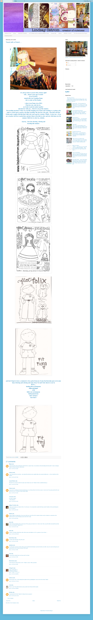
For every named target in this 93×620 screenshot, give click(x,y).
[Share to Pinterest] (27, 457)
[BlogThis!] (22, 457)
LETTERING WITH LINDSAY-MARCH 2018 (39, 33)
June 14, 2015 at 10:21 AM (14, 595)
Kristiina (10, 592)
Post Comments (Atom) (15, 602)
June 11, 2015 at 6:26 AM (13, 501)
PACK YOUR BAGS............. (77, 152)
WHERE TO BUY (67, 33)
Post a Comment (10, 598)
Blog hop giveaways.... (71, 97)
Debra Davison (12, 560)
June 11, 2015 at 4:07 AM (13, 477)
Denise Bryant (11, 537)
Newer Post (8, 600)
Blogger (51, 610)
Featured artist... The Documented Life (79, 103)
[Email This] (21, 457)
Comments (69, 65)
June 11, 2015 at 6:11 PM (13, 556)
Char (10, 553)
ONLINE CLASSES (22, 33)
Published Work (8, 35)
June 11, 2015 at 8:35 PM (13, 564)
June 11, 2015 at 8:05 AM (13, 509)
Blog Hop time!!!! (75, 117)
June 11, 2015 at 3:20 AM (13, 468)
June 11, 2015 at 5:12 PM (13, 549)
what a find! (74, 124)
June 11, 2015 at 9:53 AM (13, 526)
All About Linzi (8, 33)
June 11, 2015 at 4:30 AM (13, 492)
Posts (68, 62)
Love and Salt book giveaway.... (77, 110)
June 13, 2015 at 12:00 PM (13, 588)
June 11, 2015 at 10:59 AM (14, 534)
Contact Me (53, 33)
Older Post (59, 600)
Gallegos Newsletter (12, 505)
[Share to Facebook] (25, 457)
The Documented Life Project (80, 33)
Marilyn (10, 513)
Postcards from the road (76, 131)
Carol (10, 585)
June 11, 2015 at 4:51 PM (13, 541)
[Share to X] (24, 457)
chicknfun (11, 545)
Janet (10, 522)
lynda (10, 530)
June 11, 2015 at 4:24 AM (13, 484)
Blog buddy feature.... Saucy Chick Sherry (79, 159)
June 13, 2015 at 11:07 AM (14, 581)
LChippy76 (11, 568)
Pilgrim (10, 464)
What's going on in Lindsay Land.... (78, 138)
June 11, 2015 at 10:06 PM (13, 573)
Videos (60, 33)
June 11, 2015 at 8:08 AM (13, 518)
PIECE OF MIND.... (76, 145)
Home (14, 33)
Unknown (11, 472)
